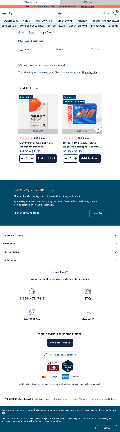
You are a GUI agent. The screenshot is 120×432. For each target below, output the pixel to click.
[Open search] (10, 13)
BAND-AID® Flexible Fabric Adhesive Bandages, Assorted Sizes (81, 145)
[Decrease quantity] (22, 158)
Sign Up (97, 213)
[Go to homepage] (60, 13)
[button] (38, 114)
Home (21, 32)
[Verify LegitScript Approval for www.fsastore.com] (68, 366)
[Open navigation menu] (4, 13)
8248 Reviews (83, 138)
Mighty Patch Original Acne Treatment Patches (36, 145)
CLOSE (107, 427)
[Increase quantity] (32, 158)
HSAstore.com (90, 2)
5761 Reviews (39, 138)
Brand (32, 32)
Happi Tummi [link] (47, 32)
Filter (27, 49)
